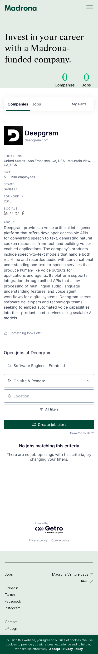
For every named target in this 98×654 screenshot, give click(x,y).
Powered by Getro (82, 433)
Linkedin (11, 588)
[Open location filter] (88, 396)
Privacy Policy (72, 649)
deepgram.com (37, 140)
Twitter (10, 594)
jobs (36, 104)
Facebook (13, 601)
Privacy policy (38, 540)
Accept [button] (54, 649)
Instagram (12, 608)
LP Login (12, 628)
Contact (11, 622)
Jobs (9, 574)
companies (18, 104)
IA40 (84, 581)
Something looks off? (26, 333)
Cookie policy (60, 540)
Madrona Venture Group (21, 8)
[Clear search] (88, 365)
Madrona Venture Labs (70, 574)
